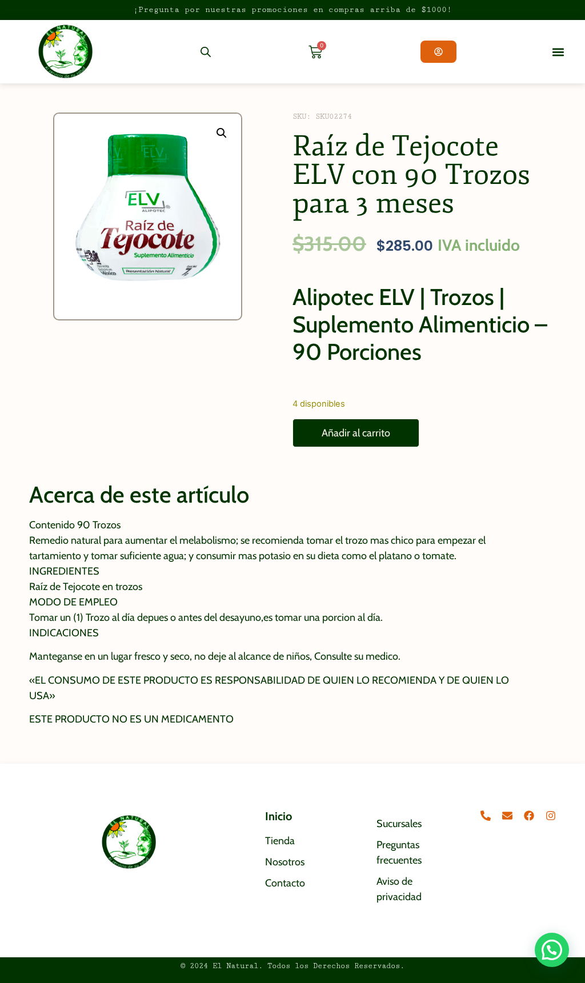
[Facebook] (529, 816)
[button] (557, 51)
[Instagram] (551, 816)
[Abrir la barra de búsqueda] (205, 52)
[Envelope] (507, 816)
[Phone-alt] (485, 816)
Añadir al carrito (356, 433)
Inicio (278, 816)
